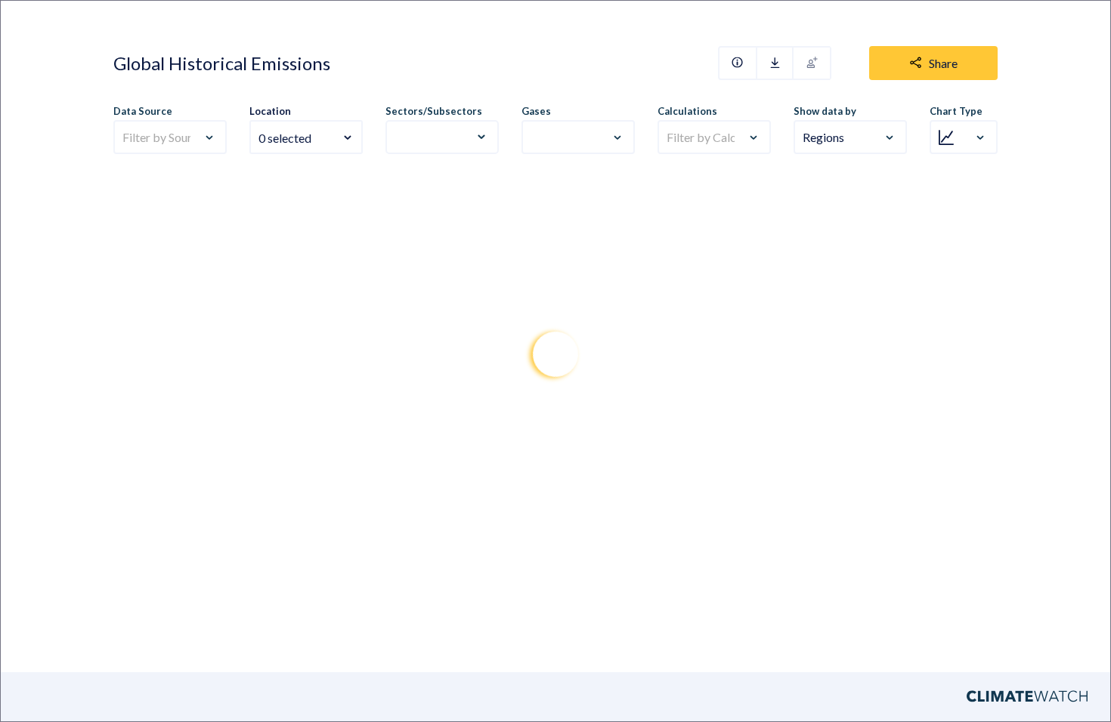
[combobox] (306, 128)
